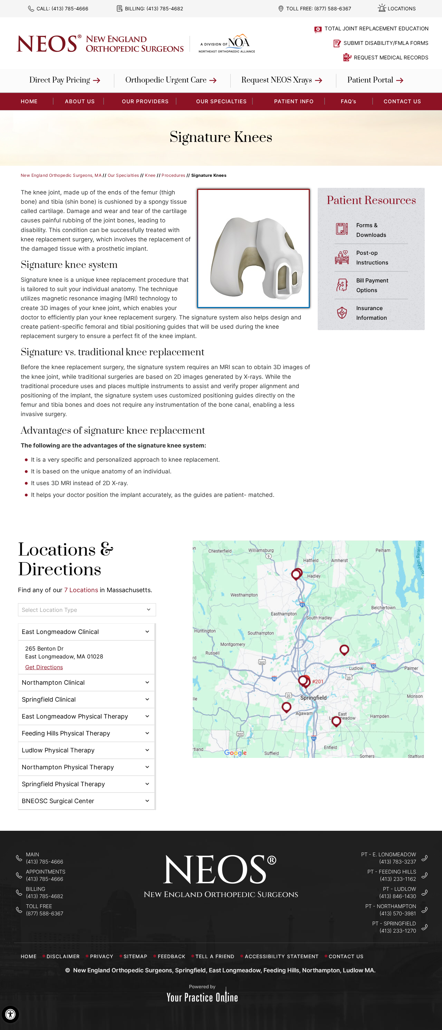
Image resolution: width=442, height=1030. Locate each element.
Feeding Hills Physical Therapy (66, 733)
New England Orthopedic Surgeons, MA (61, 175)
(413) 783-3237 (397, 861)
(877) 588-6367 (332, 8)
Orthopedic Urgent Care (165, 80)
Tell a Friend (214, 956)
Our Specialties (221, 101)
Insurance (371, 313)
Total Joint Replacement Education (377, 28)
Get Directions (44, 667)
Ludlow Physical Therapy (58, 750)
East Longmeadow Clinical (60, 631)
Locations (402, 8)
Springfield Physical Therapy (63, 784)
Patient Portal (370, 80)
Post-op (372, 257)
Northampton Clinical (53, 682)
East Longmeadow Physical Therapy (75, 716)
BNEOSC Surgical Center (58, 801)
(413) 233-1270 (397, 930)
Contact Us (402, 101)
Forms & (371, 230)
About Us (80, 101)
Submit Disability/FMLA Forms (386, 43)
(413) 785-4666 (69, 8)
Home (29, 956)
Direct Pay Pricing (59, 80)
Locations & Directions (65, 560)
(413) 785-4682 (164, 8)
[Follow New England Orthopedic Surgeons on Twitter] (221, 918)
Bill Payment (372, 285)
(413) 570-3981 (397, 913)
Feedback (171, 956)
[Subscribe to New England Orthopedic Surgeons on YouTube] (243, 918)
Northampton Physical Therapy (68, 767)
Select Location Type (49, 609)
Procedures (173, 175)
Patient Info (294, 101)
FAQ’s (348, 101)
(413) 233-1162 (398, 879)
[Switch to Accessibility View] (10, 1014)
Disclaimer (63, 956)
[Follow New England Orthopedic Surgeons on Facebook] (199, 918)
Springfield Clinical (49, 699)
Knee (150, 175)
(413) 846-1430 (397, 896)
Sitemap (135, 956)
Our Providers (145, 101)
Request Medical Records (391, 57)
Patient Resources (371, 201)
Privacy (102, 956)
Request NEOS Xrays (276, 80)
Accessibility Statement (282, 956)
